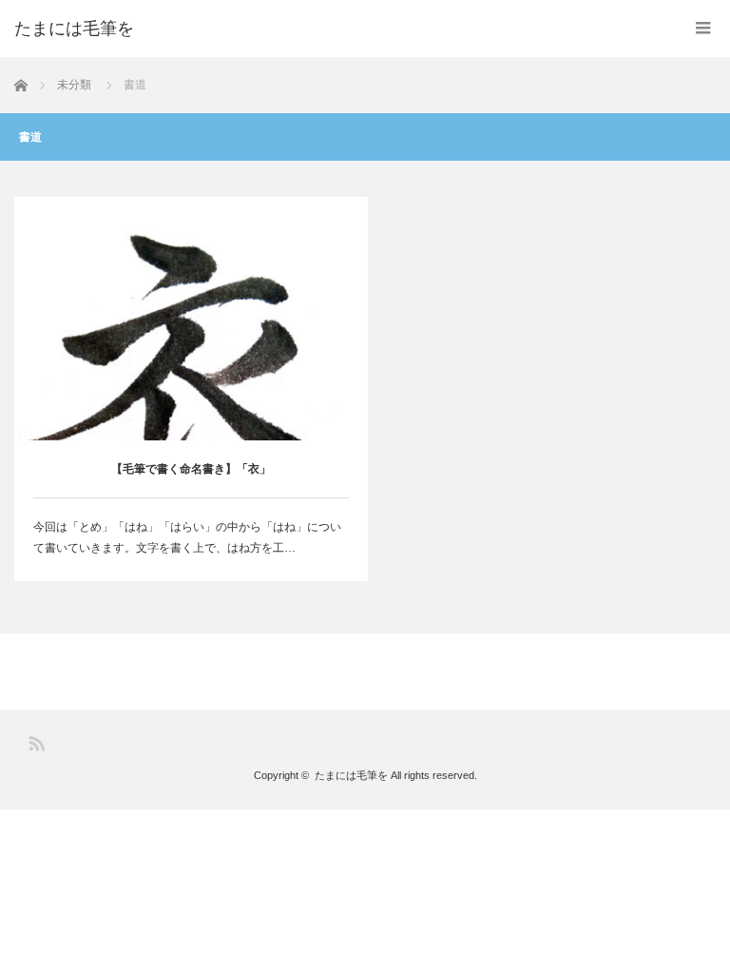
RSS (37, 743)
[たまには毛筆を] (74, 28)
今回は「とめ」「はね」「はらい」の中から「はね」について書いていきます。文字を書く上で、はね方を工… (187, 537)
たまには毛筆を (351, 775)
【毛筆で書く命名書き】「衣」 (191, 469)
